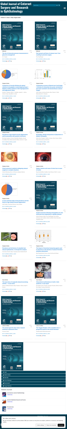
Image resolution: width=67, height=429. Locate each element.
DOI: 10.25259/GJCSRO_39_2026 (43, 59)
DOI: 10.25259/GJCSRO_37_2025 (9, 289)
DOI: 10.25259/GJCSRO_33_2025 (9, 206)
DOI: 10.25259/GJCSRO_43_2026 (9, 59)
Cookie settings (40, 425)
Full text (4, 61)
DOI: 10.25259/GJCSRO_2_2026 (8, 333)
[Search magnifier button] (59, 5)
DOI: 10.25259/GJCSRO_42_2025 (43, 96)
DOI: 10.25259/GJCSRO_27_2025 (9, 96)
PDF (10, 61)
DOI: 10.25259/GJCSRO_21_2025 (43, 174)
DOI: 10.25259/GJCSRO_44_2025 (9, 141)
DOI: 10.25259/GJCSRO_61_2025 (43, 333)
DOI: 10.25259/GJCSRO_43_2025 (43, 221)
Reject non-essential (51, 425)
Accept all (61, 425)
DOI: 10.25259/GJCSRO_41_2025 (9, 253)
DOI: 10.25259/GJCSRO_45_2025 (43, 289)
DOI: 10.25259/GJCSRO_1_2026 (42, 141)
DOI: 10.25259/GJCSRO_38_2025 (43, 255)
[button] (64, 8)
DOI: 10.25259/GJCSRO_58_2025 (9, 174)
